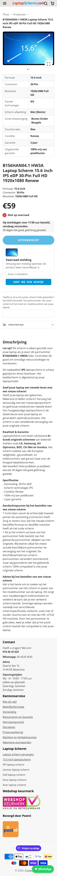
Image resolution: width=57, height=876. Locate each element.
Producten (19, 14)
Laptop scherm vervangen (18, 754)
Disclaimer (9, 727)
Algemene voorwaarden (17, 742)
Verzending (9, 712)
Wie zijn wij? (10, 701)
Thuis (6, 14)
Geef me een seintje (28, 282)
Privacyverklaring (13, 732)
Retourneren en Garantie (18, 717)
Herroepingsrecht (13, 722)
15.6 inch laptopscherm (17, 759)
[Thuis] (28, 3)
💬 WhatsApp (43, 869)
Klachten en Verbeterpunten (20, 737)
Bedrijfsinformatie (13, 707)
